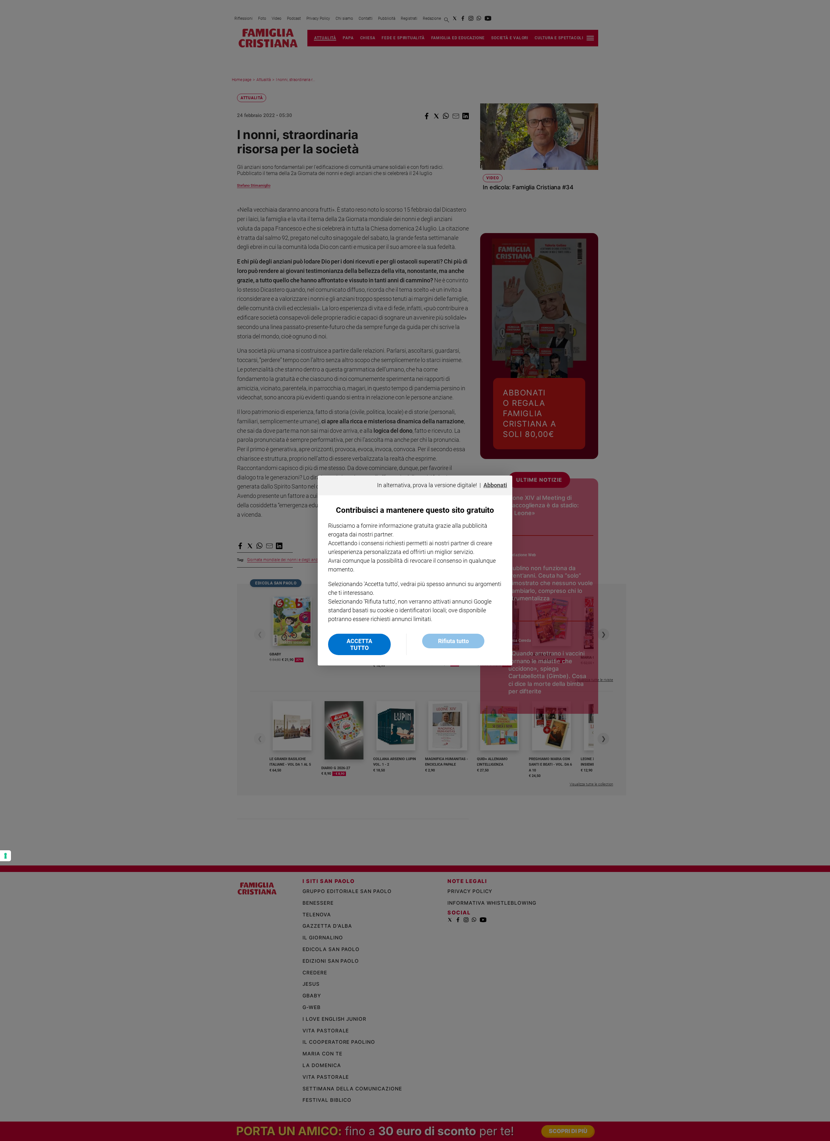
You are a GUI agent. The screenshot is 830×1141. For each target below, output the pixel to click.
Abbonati (495, 485)
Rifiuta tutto (453, 641)
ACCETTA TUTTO (359, 644)
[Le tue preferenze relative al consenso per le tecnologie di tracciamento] (5, 855)
